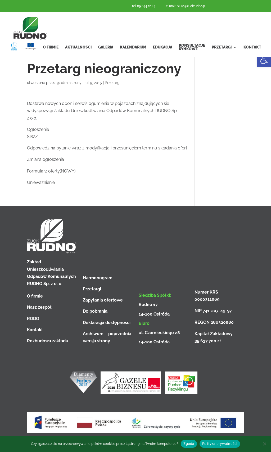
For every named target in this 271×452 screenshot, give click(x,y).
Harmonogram (97, 277)
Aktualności (78, 47)
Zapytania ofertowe (103, 300)
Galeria (105, 47)
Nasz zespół (39, 307)
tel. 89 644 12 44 (143, 6)
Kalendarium (133, 47)
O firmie (50, 47)
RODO (33, 318)
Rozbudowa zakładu (47, 340)
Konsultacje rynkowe (192, 47)
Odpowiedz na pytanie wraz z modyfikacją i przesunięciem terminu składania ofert (107, 147)
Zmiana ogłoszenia (45, 159)
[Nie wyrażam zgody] (264, 443)
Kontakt (252, 47)
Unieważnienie (41, 182)
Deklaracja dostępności (106, 322)
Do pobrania (95, 311)
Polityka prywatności (219, 443)
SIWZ (32, 136)
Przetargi (222, 47)
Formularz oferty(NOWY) (51, 171)
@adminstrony (69, 83)
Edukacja (162, 47)
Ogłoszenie (38, 129)
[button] (264, 60)
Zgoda (188, 443)
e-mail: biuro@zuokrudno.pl (186, 6)
